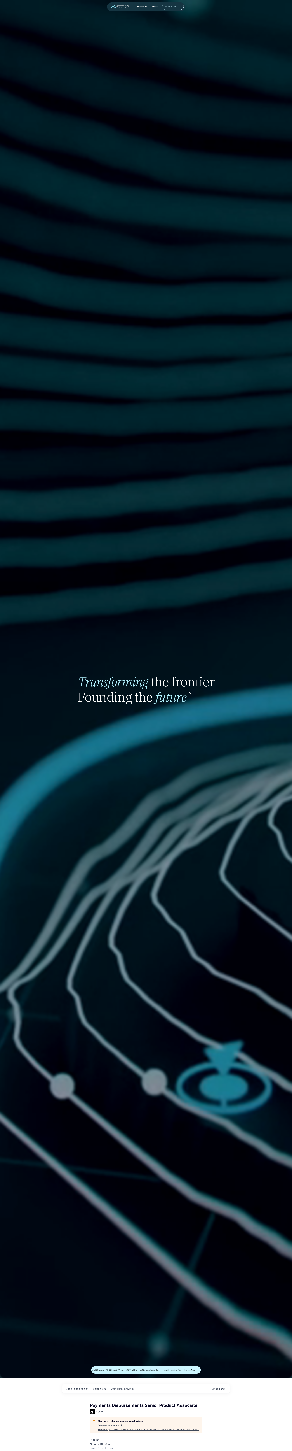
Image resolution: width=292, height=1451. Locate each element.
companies (77, 1388)
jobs (99, 1388)
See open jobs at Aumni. (110, 1425)
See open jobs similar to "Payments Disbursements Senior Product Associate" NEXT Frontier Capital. (148, 1429)
